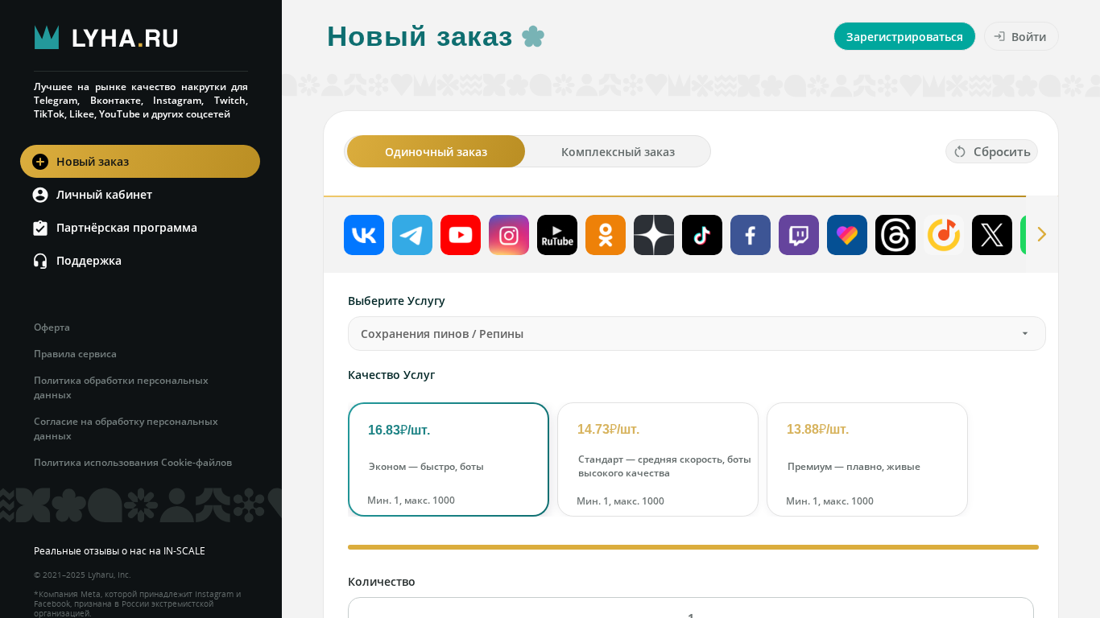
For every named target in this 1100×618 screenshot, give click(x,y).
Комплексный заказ (618, 151)
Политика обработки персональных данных (121, 387)
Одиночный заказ (436, 151)
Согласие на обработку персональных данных (126, 428)
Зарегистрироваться (904, 36)
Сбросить (1002, 151)
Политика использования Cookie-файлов (133, 462)
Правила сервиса (75, 353)
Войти (1028, 36)
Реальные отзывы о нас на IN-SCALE (119, 551)
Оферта (52, 327)
